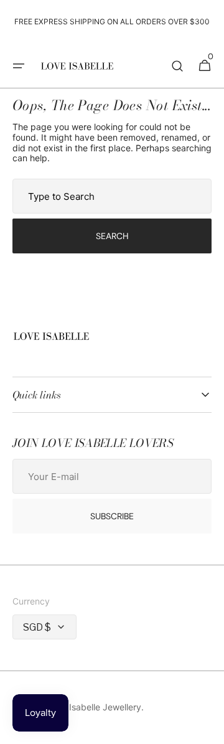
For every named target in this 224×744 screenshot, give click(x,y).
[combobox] (112, 196)
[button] (18, 66)
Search (112, 236)
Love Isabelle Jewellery (94, 707)
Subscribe (112, 516)
